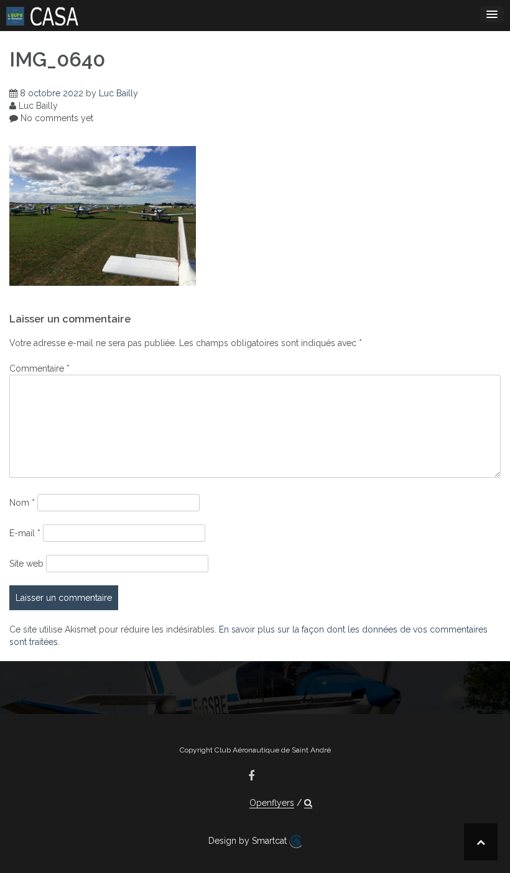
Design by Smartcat (248, 841)
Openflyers (271, 803)
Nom (22, 503)
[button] (308, 803)
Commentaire (39, 368)
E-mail (24, 533)
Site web (26, 564)
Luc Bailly (118, 93)
